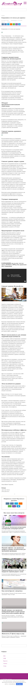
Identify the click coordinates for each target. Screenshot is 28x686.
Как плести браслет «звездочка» (12, 591)
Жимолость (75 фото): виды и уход (13, 633)
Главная (2, 15)
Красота (3, 22)
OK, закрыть (19, 684)
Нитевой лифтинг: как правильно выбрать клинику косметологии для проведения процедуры (13, 549)
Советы (5, 663)
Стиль (4, 666)
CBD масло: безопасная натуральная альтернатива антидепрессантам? (14, 527)
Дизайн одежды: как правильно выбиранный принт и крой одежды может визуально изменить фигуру (13, 611)
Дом (4, 655)
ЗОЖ (4, 658)
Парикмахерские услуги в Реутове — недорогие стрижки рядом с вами (14, 570)
